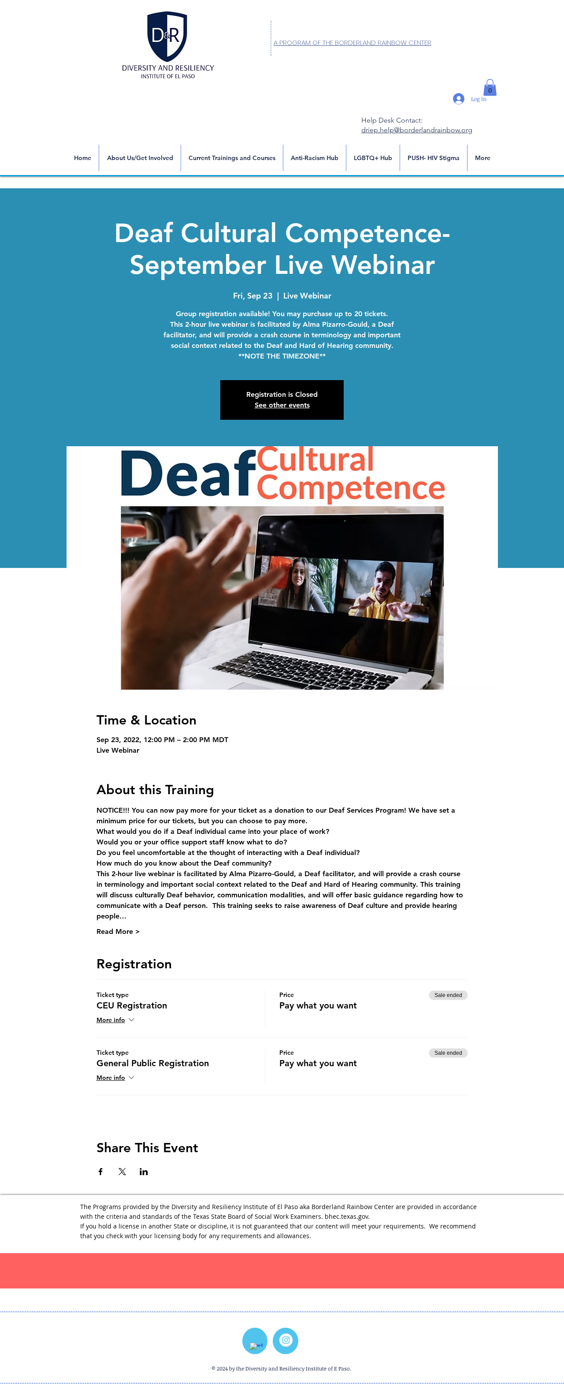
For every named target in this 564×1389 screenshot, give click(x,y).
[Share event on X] (122, 1171)
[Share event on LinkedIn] (144, 1171)
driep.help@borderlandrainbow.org (416, 130)
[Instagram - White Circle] (286, 1340)
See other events (282, 405)
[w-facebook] (256, 1349)
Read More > (118, 931)
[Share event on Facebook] (100, 1171)
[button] (490, 87)
